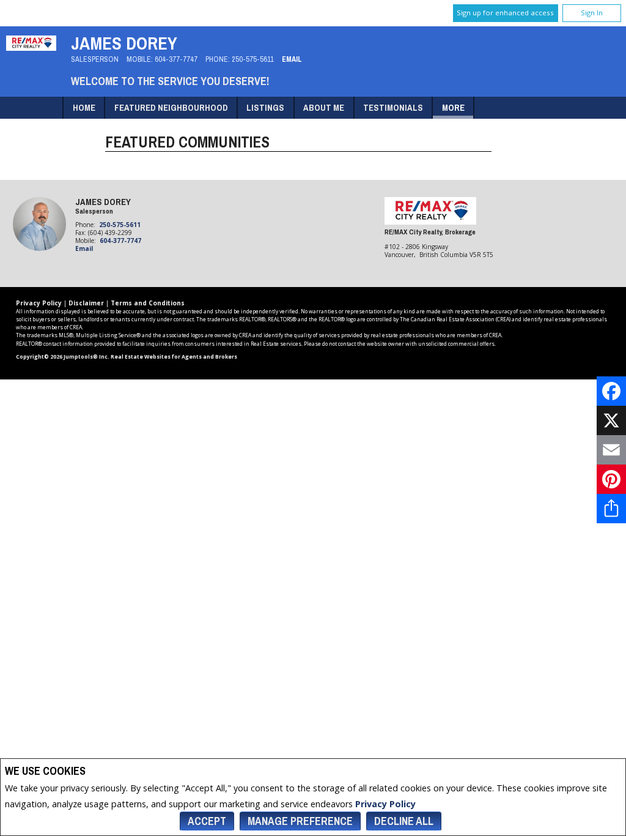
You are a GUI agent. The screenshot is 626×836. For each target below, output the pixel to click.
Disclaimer (86, 303)
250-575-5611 (253, 59)
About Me (323, 107)
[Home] (31, 47)
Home (84, 107)
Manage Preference (300, 821)
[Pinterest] (611, 479)
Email (292, 59)
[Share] (611, 508)
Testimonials (393, 107)
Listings (265, 107)
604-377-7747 (176, 59)
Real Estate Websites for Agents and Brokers (174, 356)
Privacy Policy (385, 804)
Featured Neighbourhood (171, 107)
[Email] (611, 450)
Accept (207, 821)
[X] (611, 420)
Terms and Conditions (148, 303)
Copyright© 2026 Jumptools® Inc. (62, 356)
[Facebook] (611, 391)
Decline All (403, 821)
